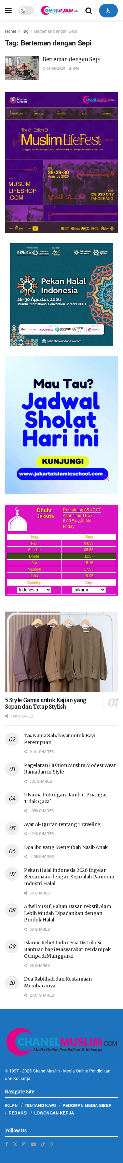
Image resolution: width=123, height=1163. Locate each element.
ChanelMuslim (46, 1070)
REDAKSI (18, 1113)
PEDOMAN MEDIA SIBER (87, 1105)
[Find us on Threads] (52, 1144)
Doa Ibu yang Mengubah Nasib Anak (66, 847)
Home (10, 31)
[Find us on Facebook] (6, 1144)
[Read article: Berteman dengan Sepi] (22, 68)
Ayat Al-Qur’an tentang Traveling (62, 824)
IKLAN (11, 1105)
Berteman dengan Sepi (55, 31)
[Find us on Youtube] (33, 1144)
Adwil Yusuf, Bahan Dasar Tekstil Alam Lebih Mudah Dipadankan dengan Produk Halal (67, 913)
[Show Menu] (8, 10)
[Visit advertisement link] (61, 162)
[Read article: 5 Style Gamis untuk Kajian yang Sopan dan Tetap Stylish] (61, 652)
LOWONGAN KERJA (54, 1113)
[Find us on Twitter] (15, 1144)
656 (75, 68)
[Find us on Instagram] (24, 1144)
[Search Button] (88, 10)
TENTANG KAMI (40, 1105)
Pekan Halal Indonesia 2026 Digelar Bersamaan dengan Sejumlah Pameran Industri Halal (69, 877)
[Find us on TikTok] (43, 1144)
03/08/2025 (55, 68)
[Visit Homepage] (60, 10)
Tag (25, 31)
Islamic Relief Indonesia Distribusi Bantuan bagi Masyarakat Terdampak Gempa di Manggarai (67, 949)
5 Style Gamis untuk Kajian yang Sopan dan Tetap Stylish (45, 703)
